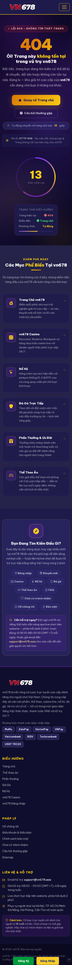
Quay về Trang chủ (38, 100)
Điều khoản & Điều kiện (16, 832)
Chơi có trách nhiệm (37, 598)
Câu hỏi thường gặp (38, 113)
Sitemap (7, 857)
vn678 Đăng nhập (13, 803)
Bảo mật (51, 606)
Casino (19, 581)
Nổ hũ (38, 581)
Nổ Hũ (6, 791)
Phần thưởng (10, 779)
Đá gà (57, 581)
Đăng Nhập (47, 961)
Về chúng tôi (26, 606)
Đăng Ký (23, 961)
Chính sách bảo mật (15, 838)
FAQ (51, 589)
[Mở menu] (64, 7)
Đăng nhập (25, 573)
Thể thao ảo (29, 589)
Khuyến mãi (50, 573)
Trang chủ (8, 766)
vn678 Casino (11, 797)
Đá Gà (6, 785)
